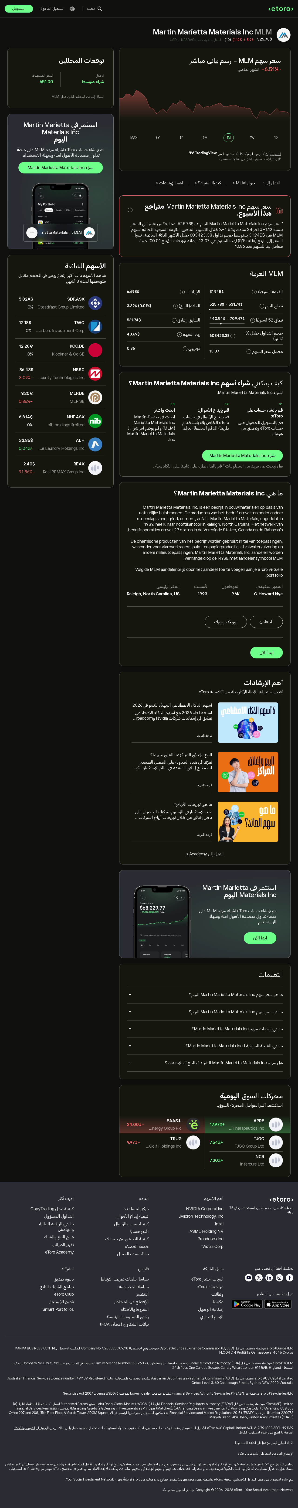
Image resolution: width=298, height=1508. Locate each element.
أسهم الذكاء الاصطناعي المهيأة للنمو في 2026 (172, 705)
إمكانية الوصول (211, 1309)
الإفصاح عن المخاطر (131, 1301)
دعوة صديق (64, 1279)
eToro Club (64, 1294)
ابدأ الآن (267, 652)
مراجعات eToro (210, 1286)
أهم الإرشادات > (169, 183)
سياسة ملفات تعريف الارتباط (125, 1279)
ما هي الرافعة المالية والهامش (56, 1227)
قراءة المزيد (204, 735)
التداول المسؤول (59, 1216)
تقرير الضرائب (63, 1244)
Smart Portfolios (58, 1309)
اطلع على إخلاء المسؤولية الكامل (259, 1432)
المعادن (266, 622)
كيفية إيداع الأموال (133, 1216)
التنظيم (142, 1294)
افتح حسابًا (139, 1231)
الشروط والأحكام (135, 1309)
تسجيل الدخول (52, 9)
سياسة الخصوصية (134, 1286)
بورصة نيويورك (225, 622)
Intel (219, 1224)
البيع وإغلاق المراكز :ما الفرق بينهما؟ (181, 754)
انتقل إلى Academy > (205, 854)
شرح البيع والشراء (59, 1237)
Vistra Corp (213, 1246)
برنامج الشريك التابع (57, 1286)
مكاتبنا (218, 1301)
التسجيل (19, 9)
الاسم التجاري (212, 1317)
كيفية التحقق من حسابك (127, 1239)
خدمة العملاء (137, 1246)
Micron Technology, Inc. (201, 1216)
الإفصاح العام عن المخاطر (277, 1453)
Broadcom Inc (210, 1239)
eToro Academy (59, 1252)
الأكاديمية (163, 466)
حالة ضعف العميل (133, 1254)
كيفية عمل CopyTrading (52, 1208)
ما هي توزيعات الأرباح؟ (193, 804)
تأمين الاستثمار (61, 1301)
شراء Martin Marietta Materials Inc (61, 167)
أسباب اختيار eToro (207, 1279)
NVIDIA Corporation (205, 1208)
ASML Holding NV (207, 1231)
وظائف (217, 1294)
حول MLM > (244, 183)
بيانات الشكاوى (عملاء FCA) (124, 1324)
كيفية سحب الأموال (131, 1224)
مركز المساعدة (136, 1208)
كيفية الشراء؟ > (208, 183)
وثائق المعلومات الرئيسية (127, 1317)
